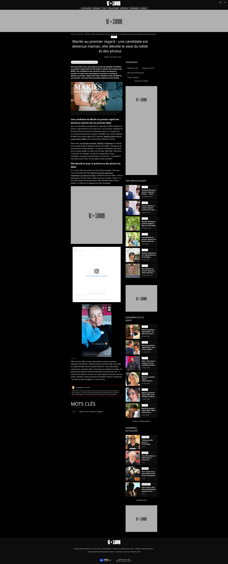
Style (104, 8)
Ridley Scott (132, 68)
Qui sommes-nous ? (97, 549)
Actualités (86, 8)
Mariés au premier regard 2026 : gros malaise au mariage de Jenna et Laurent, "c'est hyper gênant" (149, 396)
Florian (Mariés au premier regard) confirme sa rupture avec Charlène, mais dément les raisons (149, 210)
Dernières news (80, 34)
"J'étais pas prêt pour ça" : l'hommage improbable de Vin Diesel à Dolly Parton (148, 445)
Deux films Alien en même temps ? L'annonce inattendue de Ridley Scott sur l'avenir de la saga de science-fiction (148, 462)
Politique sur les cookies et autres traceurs (123, 549)
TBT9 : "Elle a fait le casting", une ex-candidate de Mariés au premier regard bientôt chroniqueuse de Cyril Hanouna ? (149, 367)
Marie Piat (80, 387)
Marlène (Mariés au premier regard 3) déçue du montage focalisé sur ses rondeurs (148, 225)
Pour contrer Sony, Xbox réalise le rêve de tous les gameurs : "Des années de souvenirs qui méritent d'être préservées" (149, 477)
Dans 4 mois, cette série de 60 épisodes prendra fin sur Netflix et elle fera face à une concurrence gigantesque (149, 493)
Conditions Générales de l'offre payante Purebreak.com (101, 552)
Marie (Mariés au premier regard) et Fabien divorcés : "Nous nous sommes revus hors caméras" (149, 274)
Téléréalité (87, 34)
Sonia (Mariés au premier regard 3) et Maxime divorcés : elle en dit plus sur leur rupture (149, 241)
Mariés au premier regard (97, 34)
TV (74, 411)
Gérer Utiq (126, 552)
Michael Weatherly (135, 73)
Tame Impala (133, 77)
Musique (96, 8)
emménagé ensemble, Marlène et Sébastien (96, 143)
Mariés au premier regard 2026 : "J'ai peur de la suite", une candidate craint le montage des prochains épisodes (148, 335)
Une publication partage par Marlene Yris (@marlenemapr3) (97, 299)
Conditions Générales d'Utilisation (82, 549)
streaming (134, 8)
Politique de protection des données (144, 549)
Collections (113, 8)
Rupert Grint (148, 68)
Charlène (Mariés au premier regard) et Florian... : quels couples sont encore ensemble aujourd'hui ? (149, 195)
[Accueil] (114, 3)
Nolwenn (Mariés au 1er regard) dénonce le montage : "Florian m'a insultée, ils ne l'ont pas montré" (149, 258)
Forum (143, 8)
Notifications (119, 552)
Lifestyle (124, 8)
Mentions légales (107, 549)
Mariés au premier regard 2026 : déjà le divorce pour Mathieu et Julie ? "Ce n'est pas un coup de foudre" (149, 413)
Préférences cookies (136, 552)
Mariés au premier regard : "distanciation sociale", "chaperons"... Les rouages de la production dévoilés (149, 383)
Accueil (72, 34)
